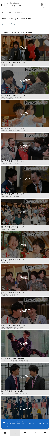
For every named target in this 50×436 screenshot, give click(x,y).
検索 (10, 12)
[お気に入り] (25, 433)
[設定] (45, 433)
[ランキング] (35, 433)
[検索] (15, 433)
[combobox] (25, 4)
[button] (41, 4)
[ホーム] (5, 433)
